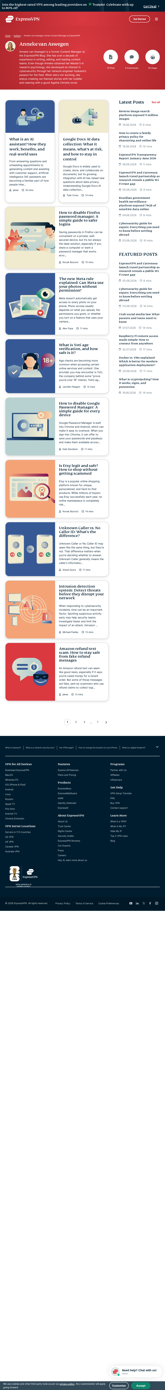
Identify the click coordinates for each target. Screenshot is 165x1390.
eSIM (60, 798)
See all (156, 102)
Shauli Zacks (69, 570)
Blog (112, 840)
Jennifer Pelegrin (71, 387)
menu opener (156, 19)
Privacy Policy (62, 903)
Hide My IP (116, 831)
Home (7, 35)
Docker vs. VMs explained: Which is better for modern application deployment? (138, 361)
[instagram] (156, 903)
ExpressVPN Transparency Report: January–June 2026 (137, 156)
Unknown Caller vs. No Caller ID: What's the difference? (79, 532)
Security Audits (66, 836)
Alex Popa (68, 328)
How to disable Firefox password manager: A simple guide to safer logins (79, 218)
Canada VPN (12, 846)
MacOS (9, 775)
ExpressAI (63, 807)
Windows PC (11, 779)
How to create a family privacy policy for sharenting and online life (137, 136)
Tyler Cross (72, 195)
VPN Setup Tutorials (120, 793)
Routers (9, 799)
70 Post (111, 68)
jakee (16, 190)
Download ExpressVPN (17, 770)
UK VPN (9, 841)
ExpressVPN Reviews (69, 840)
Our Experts (64, 845)
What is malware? (13, 747)
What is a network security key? (40, 747)
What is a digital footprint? (133, 747)
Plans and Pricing (67, 775)
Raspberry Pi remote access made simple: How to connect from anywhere (138, 339)
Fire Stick (10, 808)
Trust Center (64, 826)
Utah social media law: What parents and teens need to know (139, 318)
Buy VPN (115, 803)
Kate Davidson (70, 449)
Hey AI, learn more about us (72, 860)
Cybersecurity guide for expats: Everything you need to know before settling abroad (139, 229)
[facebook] (150, 903)
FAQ (112, 798)
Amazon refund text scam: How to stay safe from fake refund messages (79, 654)
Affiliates (114, 775)
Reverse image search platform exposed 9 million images (138, 115)
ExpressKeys (64, 788)
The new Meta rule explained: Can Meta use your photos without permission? (81, 284)
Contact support (119, 807)
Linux (8, 794)
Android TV (11, 813)
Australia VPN (12, 851)
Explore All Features (68, 770)
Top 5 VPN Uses (119, 836)
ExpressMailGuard (67, 793)
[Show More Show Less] (157, 746)
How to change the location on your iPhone (97, 747)
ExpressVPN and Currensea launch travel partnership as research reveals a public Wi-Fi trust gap (139, 178)
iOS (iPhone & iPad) (15, 784)
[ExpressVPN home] (22, 19)
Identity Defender (67, 803)
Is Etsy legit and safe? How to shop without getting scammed (78, 469)
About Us (63, 821)
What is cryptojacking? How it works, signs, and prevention (139, 383)
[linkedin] (137, 903)
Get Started (139, 19)
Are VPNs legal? (66, 747)
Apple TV (10, 804)
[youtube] (131, 903)
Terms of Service (84, 903)
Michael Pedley (70, 632)
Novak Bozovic (70, 262)
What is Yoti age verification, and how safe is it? (78, 349)
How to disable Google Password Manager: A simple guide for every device (79, 409)
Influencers (116, 779)
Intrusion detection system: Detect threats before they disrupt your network (81, 592)
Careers (62, 855)
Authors (17, 35)
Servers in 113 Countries (18, 832)
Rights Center (65, 831)
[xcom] (144, 903)
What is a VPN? (118, 821)
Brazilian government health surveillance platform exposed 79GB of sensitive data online (137, 203)
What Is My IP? (118, 826)
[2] (106, 722)
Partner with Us (118, 770)
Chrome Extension (14, 818)
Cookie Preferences (108, 903)
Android (9, 789)
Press (61, 850)
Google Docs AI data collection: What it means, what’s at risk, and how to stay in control (83, 149)
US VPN (9, 836)
